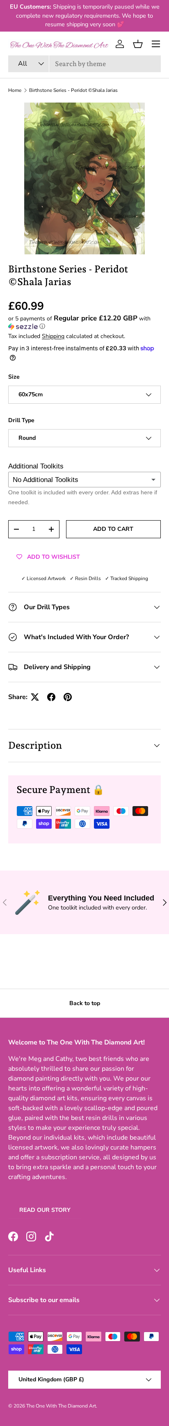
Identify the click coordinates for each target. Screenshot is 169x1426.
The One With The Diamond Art (61, 1406)
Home (14, 90)
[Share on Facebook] (51, 697)
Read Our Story (45, 1210)
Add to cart (113, 529)
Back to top (84, 1003)
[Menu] (156, 44)
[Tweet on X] (35, 697)
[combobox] (84, 63)
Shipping (53, 336)
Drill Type (21, 420)
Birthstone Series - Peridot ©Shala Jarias (73, 90)
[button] (138, 44)
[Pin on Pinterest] (67, 697)
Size (14, 377)
